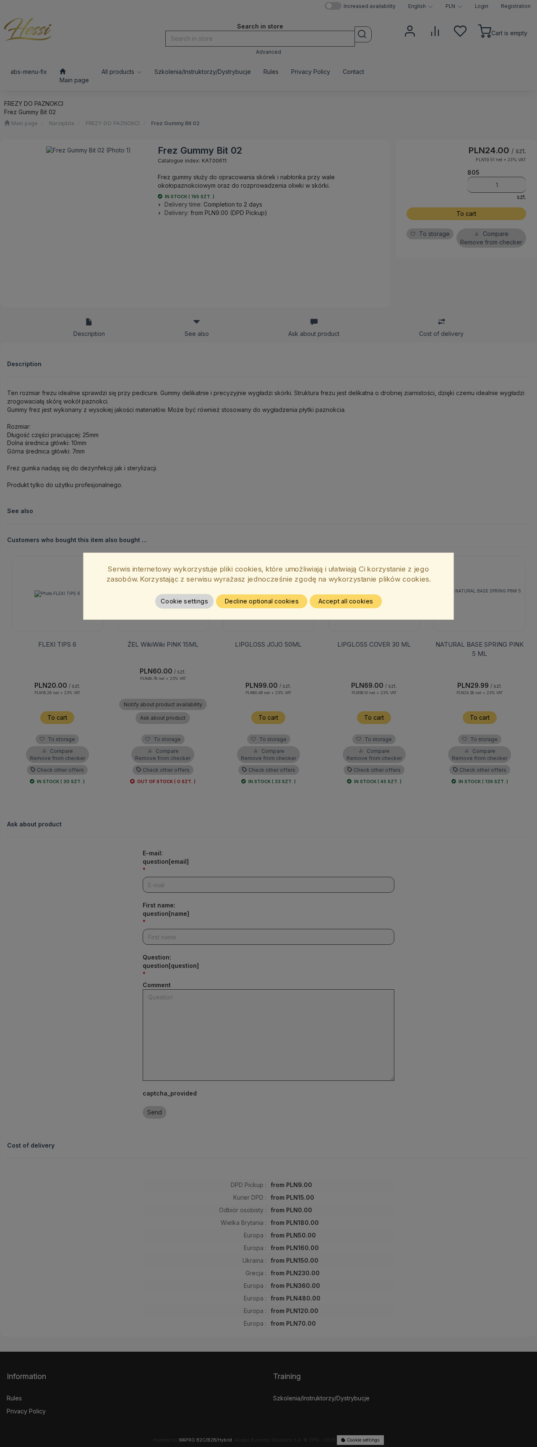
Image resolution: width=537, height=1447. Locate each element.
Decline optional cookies (262, 601)
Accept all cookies (345, 601)
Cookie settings (184, 601)
